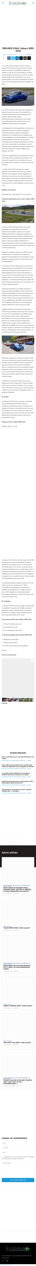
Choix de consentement (5, 1265)
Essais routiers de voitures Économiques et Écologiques (16, 886)
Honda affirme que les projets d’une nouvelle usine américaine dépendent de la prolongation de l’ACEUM (18, 765)
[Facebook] (9, 58)
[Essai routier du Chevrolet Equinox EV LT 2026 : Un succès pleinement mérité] (18, 948)
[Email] (21, 58)
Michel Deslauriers (7, 930)
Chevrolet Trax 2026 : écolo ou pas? (17, 1042)
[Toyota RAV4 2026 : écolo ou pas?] (18, 911)
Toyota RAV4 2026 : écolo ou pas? (16, 928)
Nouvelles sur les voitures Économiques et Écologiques (14, 760)
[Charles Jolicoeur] (4, 54)
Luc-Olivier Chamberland (9, 1085)
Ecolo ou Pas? (7, 926)
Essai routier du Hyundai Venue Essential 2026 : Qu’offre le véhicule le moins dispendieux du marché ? (17, 889)
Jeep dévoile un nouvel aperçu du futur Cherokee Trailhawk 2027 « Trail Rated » (16, 790)
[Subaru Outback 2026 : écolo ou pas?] (18, 989)
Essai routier (28, 54)
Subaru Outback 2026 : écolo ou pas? (17, 1006)
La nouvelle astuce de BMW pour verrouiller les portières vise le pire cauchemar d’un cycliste (16, 774)
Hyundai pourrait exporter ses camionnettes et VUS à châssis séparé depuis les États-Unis (17, 782)
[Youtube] (7, 1260)
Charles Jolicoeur (12, 54)
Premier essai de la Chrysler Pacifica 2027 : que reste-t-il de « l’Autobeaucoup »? (17, 1082)
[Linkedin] (17, 58)
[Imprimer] (25, 58)
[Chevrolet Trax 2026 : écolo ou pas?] (18, 1026)
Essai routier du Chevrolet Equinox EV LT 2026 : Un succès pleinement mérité (16, 967)
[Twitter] (13, 58)
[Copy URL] (29, 58)
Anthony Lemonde (7, 893)
